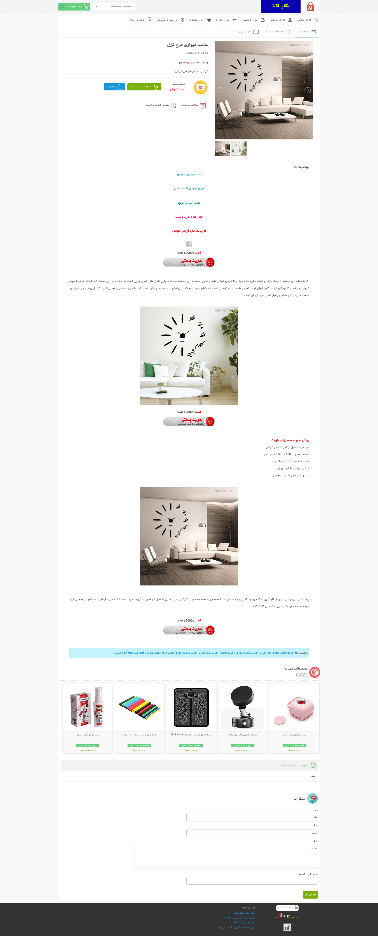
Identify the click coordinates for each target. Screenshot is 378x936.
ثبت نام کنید (224, 927)
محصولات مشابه (274, 31)
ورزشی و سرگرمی (167, 20)
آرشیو (302, 675)
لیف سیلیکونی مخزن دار (294, 735)
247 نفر (110, 86)
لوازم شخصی (277, 20)
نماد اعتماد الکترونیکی (244, 912)
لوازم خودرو (222, 20)
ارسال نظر (310, 894)
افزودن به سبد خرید (141, 86)
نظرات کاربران (243, 31)
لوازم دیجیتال (249, 20)
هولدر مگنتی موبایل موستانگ (242, 735)
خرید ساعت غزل (208, 652)
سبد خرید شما (74, 6)
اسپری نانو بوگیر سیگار (88, 735)
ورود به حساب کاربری (244, 927)
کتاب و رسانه (137, 20)
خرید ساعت (227, 652)
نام (316, 809)
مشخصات (303, 31)
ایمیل (315, 825)
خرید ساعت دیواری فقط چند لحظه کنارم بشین (140, 652)
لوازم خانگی (304, 20)
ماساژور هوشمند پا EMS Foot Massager (191, 735)
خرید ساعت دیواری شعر (183, 652)
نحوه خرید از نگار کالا (244, 922)
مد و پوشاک (196, 20)
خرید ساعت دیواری (247, 652)
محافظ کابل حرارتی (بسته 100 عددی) (139, 735)
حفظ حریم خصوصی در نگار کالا (239, 917)
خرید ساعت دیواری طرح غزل (277, 652)
